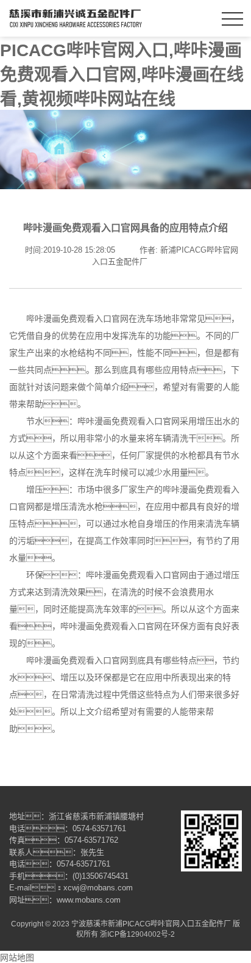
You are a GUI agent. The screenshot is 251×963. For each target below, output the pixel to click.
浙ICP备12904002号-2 (137, 934)
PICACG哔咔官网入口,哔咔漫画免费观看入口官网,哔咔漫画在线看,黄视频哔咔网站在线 (122, 75)
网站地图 (17, 957)
